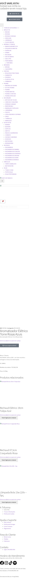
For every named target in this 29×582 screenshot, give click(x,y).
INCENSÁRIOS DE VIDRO (11, 157)
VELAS (5, 168)
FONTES (7, 112)
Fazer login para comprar (9, 418)
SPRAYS (7, 52)
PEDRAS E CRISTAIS (10, 94)
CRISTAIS (6, 71)
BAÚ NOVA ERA (9, 166)
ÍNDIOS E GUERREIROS (11, 133)
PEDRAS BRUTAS (9, 91)
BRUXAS (7, 67)
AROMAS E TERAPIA (9, 44)
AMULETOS (7, 30)
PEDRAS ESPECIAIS (10, 96)
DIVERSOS (8, 77)
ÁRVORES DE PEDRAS (11, 85)
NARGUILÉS (8, 120)
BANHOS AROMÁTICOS (11, 46)
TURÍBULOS (8, 118)
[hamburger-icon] (2, 25)
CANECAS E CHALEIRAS (11, 102)
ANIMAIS (7, 124)
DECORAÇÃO (7, 98)
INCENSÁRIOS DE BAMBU (12, 149)
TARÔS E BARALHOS (10, 164)
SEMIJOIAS (8, 38)
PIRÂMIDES (8, 81)
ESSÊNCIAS (8, 50)
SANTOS (7, 131)
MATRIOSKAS (8, 141)
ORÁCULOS (7, 162)
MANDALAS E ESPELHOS (11, 108)
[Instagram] (6, 563)
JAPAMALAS (8, 40)
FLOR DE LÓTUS (9, 79)
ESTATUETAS (7, 122)
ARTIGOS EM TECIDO (11, 100)
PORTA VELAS (9, 172)
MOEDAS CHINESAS (10, 36)
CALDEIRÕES (8, 69)
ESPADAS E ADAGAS (10, 104)
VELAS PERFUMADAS (10, 174)
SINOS (7, 116)
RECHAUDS (8, 54)
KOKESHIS (8, 139)
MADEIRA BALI (9, 106)
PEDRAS (6, 83)
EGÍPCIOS (8, 129)
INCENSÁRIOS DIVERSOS (12, 159)
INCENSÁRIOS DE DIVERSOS (12, 153)
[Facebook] (2, 563)
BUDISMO (7, 127)
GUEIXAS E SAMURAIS (11, 137)
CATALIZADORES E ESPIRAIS (13, 114)
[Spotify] (15, 563)
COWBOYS (8, 135)
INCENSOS (7, 145)
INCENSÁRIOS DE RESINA (12, 155)
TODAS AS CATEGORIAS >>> (11, 28)
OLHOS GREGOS (9, 42)
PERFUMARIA (9, 61)
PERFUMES (9, 63)
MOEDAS (7, 34)
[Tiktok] (11, 563)
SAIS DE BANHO (9, 56)
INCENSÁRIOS (9, 147)
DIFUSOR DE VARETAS (11, 48)
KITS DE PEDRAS (9, 87)
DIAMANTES (8, 75)
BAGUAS (7, 32)
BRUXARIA (7, 65)
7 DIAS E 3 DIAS (9, 170)
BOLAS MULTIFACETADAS (12, 73)
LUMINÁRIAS (8, 110)
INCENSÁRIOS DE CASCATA (12, 151)
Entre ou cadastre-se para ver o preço (10, 340)
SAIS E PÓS (8, 58)
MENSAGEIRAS (9, 143)
